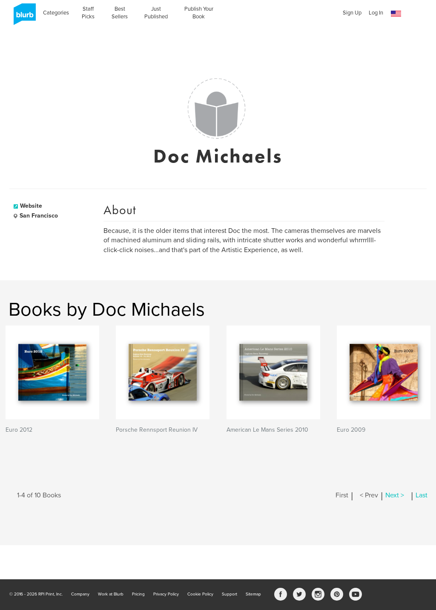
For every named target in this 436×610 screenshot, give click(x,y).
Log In (376, 12)
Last (421, 495)
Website (31, 205)
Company (80, 594)
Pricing (138, 594)
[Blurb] (22, 17)
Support (229, 594)
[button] (396, 14)
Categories (56, 12)
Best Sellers (120, 13)
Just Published (156, 13)
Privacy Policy (166, 594)
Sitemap (253, 594)
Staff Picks (88, 13)
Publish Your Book (198, 13)
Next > (394, 495)
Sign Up (352, 12)
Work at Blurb (110, 594)
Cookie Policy (200, 594)
